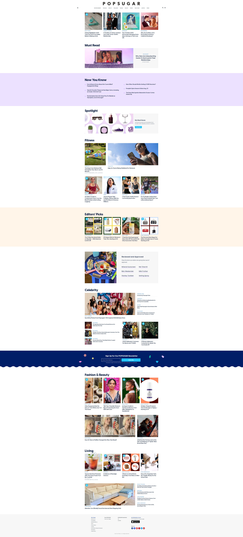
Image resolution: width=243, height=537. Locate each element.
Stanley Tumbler (128, 276)
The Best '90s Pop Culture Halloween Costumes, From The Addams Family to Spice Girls (106, 333)
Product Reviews (88, 194)
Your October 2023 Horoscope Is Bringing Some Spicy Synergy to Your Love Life (130, 35)
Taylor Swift (125, 194)
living (89, 451)
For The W (143, 194)
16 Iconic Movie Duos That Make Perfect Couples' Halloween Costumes (104, 341)
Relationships (144, 30)
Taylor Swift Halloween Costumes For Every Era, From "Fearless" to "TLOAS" (146, 313)
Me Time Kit (143, 267)
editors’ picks (94, 214)
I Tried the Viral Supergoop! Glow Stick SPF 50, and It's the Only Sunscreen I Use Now (130, 239)
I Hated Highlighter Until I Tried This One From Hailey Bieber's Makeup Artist (92, 34)
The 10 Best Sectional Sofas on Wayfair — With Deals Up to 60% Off (93, 239)
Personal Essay (140, 293)
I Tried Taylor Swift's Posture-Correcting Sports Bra (130, 197)
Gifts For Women (107, 235)
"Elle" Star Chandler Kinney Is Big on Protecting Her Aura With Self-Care (111, 407)
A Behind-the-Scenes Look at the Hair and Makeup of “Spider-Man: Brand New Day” (147, 441)
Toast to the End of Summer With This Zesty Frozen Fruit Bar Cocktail (93, 475)
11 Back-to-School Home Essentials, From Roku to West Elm (130, 475)
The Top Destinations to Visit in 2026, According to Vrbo (145, 505)
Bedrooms (139, 490)
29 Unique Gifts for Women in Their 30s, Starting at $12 (111, 238)
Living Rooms (88, 506)
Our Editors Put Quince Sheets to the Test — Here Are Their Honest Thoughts (147, 486)
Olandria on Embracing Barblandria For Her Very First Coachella (146, 301)
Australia (119, 520)
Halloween (95, 322)
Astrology (124, 30)
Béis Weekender (128, 271)
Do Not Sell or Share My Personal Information (96, 529)
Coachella (139, 298)
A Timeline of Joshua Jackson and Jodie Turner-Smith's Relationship (112, 34)
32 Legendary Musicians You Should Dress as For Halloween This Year (104, 325)
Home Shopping (88, 235)
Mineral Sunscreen (129, 267)
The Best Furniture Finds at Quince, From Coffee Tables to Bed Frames (146, 499)
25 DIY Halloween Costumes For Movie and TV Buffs (131, 342)
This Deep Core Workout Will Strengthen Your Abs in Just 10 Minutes (94, 169)
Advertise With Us (94, 522)
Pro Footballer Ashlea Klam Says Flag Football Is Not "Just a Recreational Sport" (149, 198)
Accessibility (93, 520)
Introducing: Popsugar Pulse (143, 295)
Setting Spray (144, 276)
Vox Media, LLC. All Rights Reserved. (123, 533)
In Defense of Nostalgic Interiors (110, 474)
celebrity (91, 290)
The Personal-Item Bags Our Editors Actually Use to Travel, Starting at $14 (149, 239)
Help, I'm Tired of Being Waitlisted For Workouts (121, 168)
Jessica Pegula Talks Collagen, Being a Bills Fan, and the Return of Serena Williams (111, 199)
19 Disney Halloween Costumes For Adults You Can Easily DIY (148, 343)
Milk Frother (143, 271)
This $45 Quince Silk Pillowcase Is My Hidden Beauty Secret (145, 493)
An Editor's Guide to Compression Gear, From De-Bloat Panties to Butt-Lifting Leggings (93, 199)
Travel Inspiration (145, 235)
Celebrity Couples (107, 30)
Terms (116, 362)
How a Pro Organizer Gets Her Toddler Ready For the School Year (148, 475)
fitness (89, 140)
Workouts (87, 166)
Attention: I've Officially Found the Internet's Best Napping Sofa (103, 508)
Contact (92, 526)
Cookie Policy (93, 531)
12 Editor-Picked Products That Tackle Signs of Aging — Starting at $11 (149, 407)
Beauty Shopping (144, 404)
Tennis (104, 194)
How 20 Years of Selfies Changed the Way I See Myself (101, 440)
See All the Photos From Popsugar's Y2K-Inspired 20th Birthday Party (105, 318)
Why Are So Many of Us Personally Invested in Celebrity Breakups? (148, 34)
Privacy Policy (121, 362)
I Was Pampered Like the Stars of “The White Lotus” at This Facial (93, 407)
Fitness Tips (110, 166)
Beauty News (87, 30)
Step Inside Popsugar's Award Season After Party (147, 307)
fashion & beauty (97, 375)
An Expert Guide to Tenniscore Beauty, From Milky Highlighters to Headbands (129, 408)
